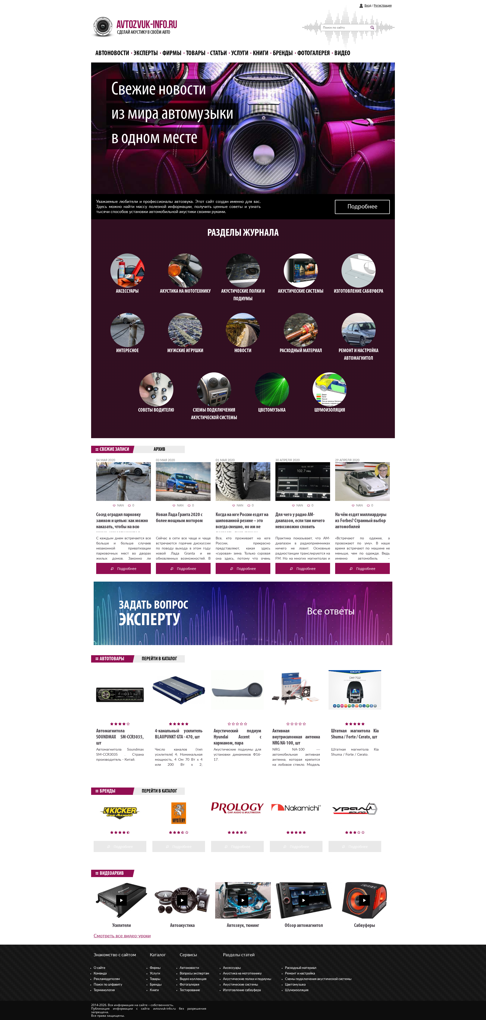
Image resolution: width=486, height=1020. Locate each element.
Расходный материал (300, 968)
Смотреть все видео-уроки (122, 936)
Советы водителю (156, 410)
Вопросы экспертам (194, 973)
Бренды (283, 53)
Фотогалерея (313, 53)
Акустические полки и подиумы (247, 979)
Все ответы (331, 612)
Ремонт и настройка (300, 973)
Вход (367, 5)
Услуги (239, 53)
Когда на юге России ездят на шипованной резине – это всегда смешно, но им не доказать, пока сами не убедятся (242, 527)
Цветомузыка (272, 410)
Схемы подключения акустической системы (318, 979)
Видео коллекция (193, 979)
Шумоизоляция (329, 410)
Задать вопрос (153, 614)
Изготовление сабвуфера (358, 291)
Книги (260, 53)
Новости (242, 350)
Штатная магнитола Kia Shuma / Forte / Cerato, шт (355, 734)
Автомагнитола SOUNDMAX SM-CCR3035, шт (120, 737)
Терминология (104, 990)
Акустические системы (240, 984)
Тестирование (190, 990)
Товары (196, 53)
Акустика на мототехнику (185, 291)
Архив (159, 449)
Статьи (218, 53)
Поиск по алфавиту (108, 984)
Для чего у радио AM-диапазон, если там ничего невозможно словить (300, 520)
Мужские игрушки (185, 350)
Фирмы (172, 53)
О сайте (99, 968)
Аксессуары (127, 291)
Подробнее (362, 207)
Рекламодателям (107, 979)
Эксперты (146, 53)
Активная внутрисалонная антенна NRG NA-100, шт (296, 737)
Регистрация (383, 5)
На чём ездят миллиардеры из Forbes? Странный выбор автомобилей (361, 520)
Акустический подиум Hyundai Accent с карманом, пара (237, 737)
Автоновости (112, 53)
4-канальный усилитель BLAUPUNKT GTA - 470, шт (178, 734)
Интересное (127, 350)
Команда (100, 973)
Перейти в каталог (159, 659)
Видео (342, 53)
